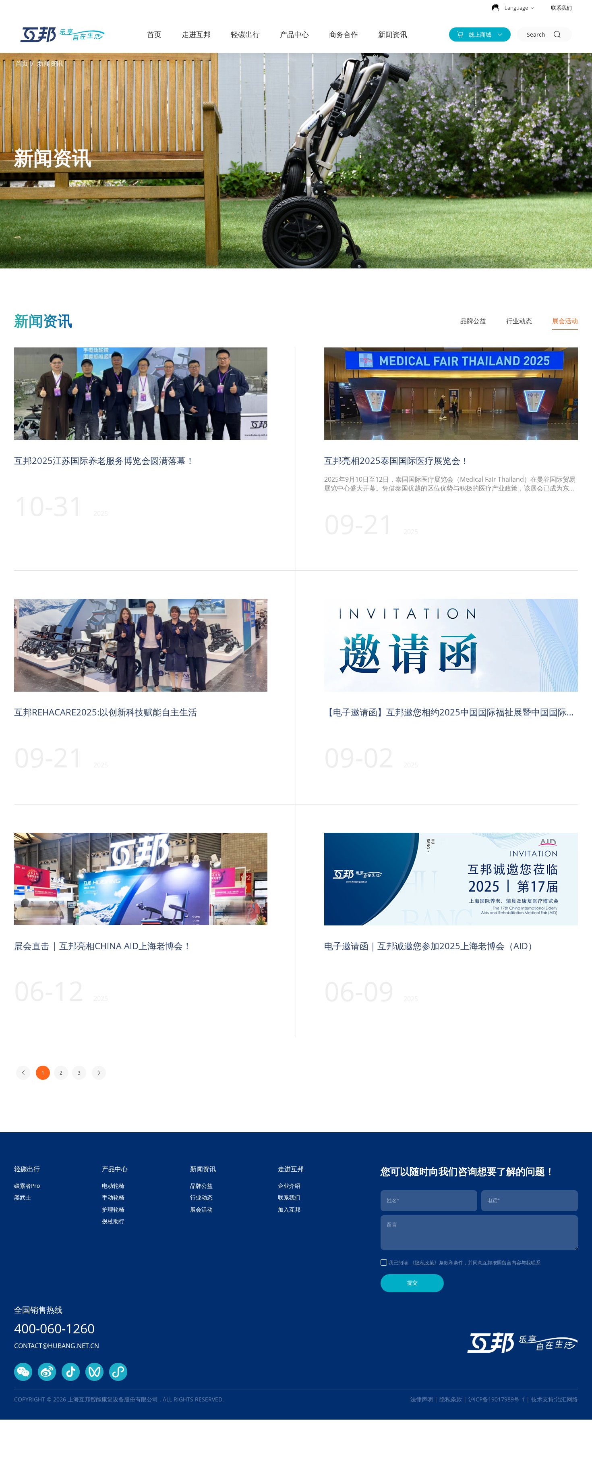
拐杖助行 (113, 1221)
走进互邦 (196, 34)
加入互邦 (289, 1209)
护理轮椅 (113, 1209)
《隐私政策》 (424, 1263)
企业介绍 (289, 1185)
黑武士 (22, 1197)
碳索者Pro (27, 1185)
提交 (412, 1283)
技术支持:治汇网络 (554, 1399)
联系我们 (561, 7)
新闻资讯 (392, 34)
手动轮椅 (113, 1197)
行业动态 (519, 320)
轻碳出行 (245, 34)
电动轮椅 (113, 1185)
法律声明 (421, 1399)
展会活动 (565, 320)
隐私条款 (450, 1399)
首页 (154, 34)
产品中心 (294, 34)
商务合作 (343, 34)
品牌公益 (473, 320)
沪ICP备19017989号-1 (497, 1399)
